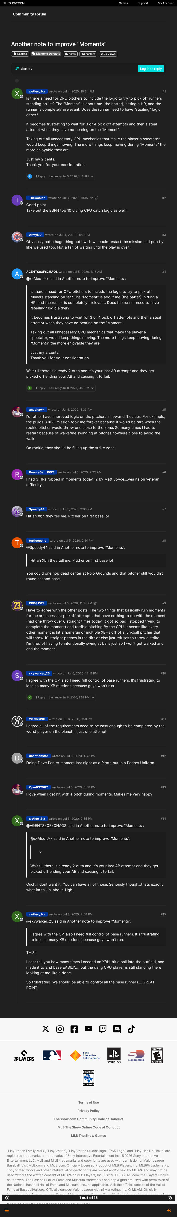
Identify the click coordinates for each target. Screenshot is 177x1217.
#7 (164, 509)
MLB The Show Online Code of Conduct (89, 1127)
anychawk (36, 409)
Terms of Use (88, 1102)
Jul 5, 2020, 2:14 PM (78, 540)
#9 (164, 603)
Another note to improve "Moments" (93, 278)
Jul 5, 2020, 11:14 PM (77, 603)
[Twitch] (102, 1029)
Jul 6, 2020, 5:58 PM (81, 787)
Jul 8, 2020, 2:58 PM (78, 914)
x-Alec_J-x (37, 91)
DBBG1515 (36, 603)
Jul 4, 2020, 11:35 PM (77, 198)
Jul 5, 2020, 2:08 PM (77, 509)
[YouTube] (88, 1029)
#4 (164, 271)
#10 (163, 673)
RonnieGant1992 (41, 472)
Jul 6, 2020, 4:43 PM (81, 756)
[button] (6, 1210)
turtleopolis (37, 540)
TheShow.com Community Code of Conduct (88, 1119)
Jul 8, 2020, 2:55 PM (78, 818)
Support (143, 3)
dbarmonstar (38, 756)
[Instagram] (60, 1029)
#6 (164, 472)
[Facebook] (74, 1029)
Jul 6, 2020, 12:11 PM (82, 673)
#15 (163, 914)
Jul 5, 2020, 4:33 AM (77, 409)
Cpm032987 (38, 787)
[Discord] (117, 1029)
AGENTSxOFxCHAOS (42, 271)
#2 (164, 198)
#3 (164, 235)
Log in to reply (151, 69)
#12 (163, 756)
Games (123, 3)
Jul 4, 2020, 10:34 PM (78, 91)
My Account (166, 3)
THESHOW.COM (14, 3)
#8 (164, 540)
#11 (163, 719)
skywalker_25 (39, 673)
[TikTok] (131, 1029)
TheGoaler (37, 198)
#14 (163, 818)
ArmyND (35, 235)
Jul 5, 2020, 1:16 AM (87, 271)
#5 (164, 409)
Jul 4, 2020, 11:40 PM (74, 235)
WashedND (37, 719)
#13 (163, 787)
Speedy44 (36, 509)
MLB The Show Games (88, 1135)
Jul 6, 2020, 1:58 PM (77, 719)
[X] (45, 1029)
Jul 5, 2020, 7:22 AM (87, 472)
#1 (164, 91)
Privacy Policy (88, 1111)
